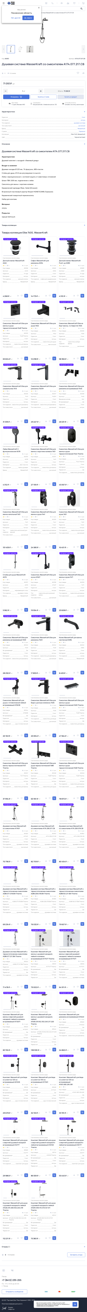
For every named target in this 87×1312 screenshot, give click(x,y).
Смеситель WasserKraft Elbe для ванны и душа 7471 (71, 576)
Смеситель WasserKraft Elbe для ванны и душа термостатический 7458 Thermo (71, 765)
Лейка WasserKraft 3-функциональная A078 (11, 450)
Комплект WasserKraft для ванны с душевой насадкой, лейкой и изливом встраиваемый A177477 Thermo (42, 955)
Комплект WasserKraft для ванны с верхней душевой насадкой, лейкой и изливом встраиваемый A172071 (14, 1018)
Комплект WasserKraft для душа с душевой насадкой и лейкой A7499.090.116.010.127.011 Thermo (43, 1206)
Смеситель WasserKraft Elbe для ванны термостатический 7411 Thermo (15, 765)
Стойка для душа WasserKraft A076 (14, 576)
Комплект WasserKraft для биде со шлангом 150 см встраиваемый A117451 (43, 1079)
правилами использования (45, 1306)
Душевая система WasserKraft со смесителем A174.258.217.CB (43, 827)
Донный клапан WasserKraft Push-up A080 (70, 262)
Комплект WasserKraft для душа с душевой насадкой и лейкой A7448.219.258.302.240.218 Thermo (15, 1206)
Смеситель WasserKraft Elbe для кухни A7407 (43, 576)
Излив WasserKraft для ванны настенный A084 (70, 638)
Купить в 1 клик (43, 97)
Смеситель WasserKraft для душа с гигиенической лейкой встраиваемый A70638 (14, 702)
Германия (82, 131)
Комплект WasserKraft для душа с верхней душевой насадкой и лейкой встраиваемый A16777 (71, 1142)
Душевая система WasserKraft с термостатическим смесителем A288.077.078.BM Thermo (15, 891)
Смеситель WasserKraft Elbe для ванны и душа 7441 (43, 513)
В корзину (15, 97)
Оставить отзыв (76, 1255)
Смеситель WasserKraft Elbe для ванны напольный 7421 (15, 513)
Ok (75, 1304)
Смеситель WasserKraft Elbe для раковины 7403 (43, 638)
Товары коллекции (9, 225)
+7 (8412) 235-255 (11, 1280)
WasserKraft (81, 129)
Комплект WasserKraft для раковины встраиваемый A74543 (71, 1015)
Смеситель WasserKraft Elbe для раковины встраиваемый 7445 (71, 387)
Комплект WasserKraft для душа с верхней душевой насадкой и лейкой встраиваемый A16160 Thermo (43, 1143)
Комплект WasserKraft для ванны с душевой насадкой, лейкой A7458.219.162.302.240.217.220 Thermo (42, 1019)
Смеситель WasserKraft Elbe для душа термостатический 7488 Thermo (43, 765)
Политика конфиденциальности (12, 1304)
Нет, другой (15, 18)
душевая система (79, 123)
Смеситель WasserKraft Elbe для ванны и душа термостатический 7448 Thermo (15, 325)
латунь (83, 120)
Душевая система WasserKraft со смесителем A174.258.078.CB (71, 827)
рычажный (82, 126)
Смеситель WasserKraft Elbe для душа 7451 (71, 513)
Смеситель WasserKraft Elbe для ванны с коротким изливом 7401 (43, 450)
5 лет (83, 117)
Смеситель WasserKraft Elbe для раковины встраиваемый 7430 (15, 638)
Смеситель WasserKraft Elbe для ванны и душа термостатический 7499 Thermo (71, 702)
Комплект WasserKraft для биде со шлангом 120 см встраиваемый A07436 (15, 1079)
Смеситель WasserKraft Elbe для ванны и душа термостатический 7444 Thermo (71, 451)
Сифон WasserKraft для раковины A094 (40, 262)
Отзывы (6, 1247)
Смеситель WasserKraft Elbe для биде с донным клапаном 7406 (43, 701)
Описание (6, 144)
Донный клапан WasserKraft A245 (13, 262)
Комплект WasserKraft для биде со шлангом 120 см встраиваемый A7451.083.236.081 (71, 1080)
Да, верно (28, 18)
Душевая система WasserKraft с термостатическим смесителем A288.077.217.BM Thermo (15, 954)
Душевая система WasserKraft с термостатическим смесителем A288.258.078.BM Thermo (43, 891)
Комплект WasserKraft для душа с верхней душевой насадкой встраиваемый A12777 (15, 1142)
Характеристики (8, 112)
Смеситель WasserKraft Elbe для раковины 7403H (43, 387)
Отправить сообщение (14, 1292)
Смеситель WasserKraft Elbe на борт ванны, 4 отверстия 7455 (71, 324)
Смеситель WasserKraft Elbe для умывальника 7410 (15, 387)
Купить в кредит (71, 97)
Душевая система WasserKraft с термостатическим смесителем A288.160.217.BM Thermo (71, 891)
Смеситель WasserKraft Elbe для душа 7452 (43, 324)
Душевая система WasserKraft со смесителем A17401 (14, 827)
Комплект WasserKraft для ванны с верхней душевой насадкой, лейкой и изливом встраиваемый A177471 (70, 955)
